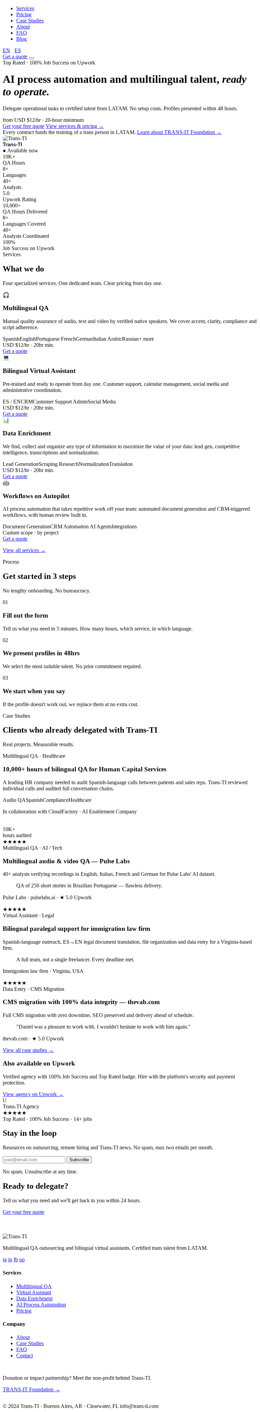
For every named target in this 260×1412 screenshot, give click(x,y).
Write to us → (50, 1400)
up (22, 1259)
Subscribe (79, 1159)
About (23, 27)
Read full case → (21, 823)
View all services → (24, 550)
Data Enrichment (34, 1298)
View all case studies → (28, 1050)
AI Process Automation (41, 1304)
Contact (24, 1355)
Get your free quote (23, 126)
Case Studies (30, 20)
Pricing (23, 14)
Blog (21, 39)
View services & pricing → (75, 126)
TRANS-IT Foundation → (31, 1389)
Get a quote (15, 56)
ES (18, 50)
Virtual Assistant (33, 1292)
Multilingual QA (34, 1286)
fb (16, 1259)
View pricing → (63, 1212)
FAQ (21, 33)
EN (6, 50)
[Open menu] (31, 58)
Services (25, 8)
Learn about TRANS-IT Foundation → (179, 132)
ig (5, 1259)
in (10, 1259)
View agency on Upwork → (33, 1094)
